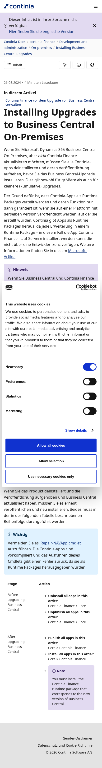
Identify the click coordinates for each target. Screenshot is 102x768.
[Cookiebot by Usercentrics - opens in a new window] (76, 287)
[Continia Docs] (19, 6)
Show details (76, 430)
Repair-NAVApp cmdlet (61, 543)
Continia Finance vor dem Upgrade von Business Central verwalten (50, 102)
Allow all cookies (51, 445)
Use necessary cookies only (51, 476)
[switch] (90, 381)
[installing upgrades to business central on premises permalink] (66, 137)
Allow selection (51, 461)
